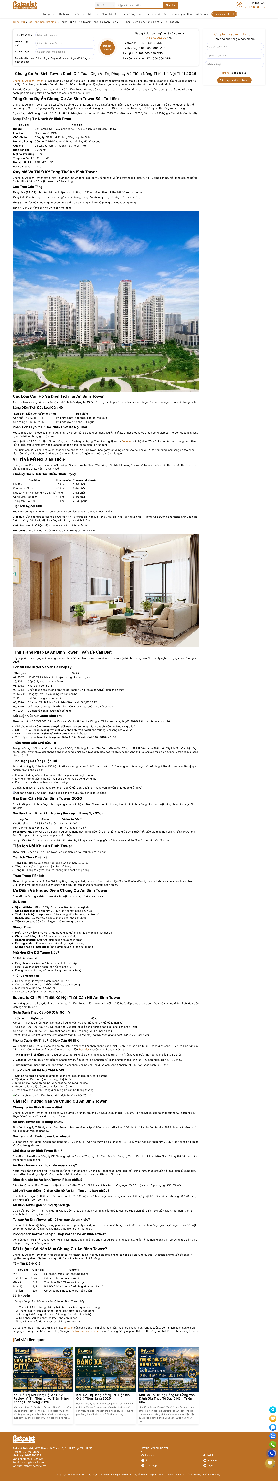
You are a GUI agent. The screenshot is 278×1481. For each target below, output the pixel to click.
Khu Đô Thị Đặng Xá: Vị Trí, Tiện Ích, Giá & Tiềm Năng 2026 (103, 1396)
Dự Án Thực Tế (82, 14)
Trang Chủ (49, 14)
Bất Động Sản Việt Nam (42, 21)
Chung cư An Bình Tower (28, 80)
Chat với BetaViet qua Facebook (272, 1427)
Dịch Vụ (64, 14)
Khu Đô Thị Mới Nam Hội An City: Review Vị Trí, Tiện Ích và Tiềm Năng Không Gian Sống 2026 (41, 1398)
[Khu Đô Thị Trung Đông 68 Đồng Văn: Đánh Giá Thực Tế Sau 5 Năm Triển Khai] (168, 1369)
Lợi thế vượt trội (156, 14)
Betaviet (127, 441)
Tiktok (234, 1455)
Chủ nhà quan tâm (181, 14)
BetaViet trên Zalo (272, 1435)
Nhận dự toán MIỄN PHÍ (224, 14)
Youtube (234, 1460)
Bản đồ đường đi (272, 1409)
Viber (234, 1465)
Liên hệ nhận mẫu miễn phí (272, 1418)
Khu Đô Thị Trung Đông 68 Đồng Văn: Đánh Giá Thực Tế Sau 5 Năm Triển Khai (167, 1398)
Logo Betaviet (25, 5)
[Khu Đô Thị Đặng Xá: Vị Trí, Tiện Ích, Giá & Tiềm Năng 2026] (105, 1369)
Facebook (172, 1455)
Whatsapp (172, 1465)
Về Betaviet (202, 14)
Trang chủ (19, 21)
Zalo (172, 1460)
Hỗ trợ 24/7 (250, 5)
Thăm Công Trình (131, 14)
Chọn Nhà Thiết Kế (106, 14)
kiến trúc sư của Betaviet (85, 1331)
